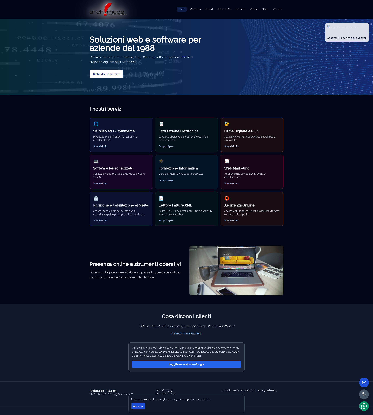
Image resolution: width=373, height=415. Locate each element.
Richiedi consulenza (106, 74)
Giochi (253, 9)
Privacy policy (248, 390)
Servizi (209, 9)
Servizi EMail (224, 9)
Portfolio (241, 9)
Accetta (138, 406)
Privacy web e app (267, 390)
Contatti (277, 9)
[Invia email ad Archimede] (364, 382)
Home (181, 9)
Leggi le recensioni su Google (186, 364)
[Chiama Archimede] (364, 394)
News (265, 9)
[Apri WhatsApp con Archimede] (364, 406)
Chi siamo (195, 9)
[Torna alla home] (108, 9)
